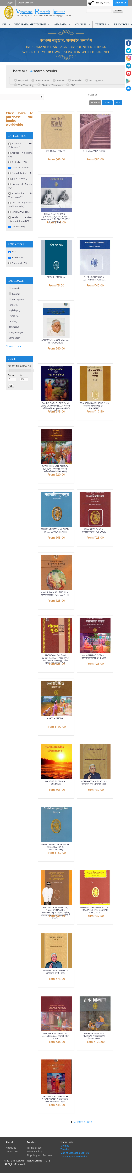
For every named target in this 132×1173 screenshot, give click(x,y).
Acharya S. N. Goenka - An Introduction (55, 341)
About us (11, 1147)
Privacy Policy (34, 1151)
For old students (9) (21, 172)
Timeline (64, 1149)
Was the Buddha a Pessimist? (55, 782)
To (21, 375)
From (11, 375)
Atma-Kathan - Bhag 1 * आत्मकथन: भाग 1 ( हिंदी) (55, 971)
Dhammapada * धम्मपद (94, 151)
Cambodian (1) (15, 337)
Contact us (12, 1151)
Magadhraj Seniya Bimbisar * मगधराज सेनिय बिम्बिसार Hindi (94, 1036)
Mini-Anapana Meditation (73, 1156)
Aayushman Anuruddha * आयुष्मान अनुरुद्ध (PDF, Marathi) (55, 593)
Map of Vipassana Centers (74, 1153)
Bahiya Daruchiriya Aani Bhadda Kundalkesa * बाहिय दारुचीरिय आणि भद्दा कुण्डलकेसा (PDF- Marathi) (55, 407)
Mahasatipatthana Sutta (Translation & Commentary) (55, 847)
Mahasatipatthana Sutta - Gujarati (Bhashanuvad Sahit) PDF (94, 910)
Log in (10, 2)
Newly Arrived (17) (21, 211)
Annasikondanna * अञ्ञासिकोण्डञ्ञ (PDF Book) (94, 530)
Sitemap (64, 1145)
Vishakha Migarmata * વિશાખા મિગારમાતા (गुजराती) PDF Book (55, 1036)
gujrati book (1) (19, 178)
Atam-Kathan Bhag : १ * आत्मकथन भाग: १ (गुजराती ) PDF (94, 782)
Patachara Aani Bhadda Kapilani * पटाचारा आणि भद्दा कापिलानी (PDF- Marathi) (55, 469)
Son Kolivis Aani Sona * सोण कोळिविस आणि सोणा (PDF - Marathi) (94, 406)
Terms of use (34, 1147)
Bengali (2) (13, 326)
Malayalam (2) (15, 332)
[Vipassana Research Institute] (9, 17)
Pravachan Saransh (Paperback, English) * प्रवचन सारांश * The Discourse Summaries (55, 218)
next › (81, 1122)
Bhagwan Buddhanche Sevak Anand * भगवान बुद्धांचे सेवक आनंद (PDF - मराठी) (55, 1099)
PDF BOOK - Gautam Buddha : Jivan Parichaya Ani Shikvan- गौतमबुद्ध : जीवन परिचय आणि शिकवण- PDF (55, 659)
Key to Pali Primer (55, 151)
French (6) (13, 315)
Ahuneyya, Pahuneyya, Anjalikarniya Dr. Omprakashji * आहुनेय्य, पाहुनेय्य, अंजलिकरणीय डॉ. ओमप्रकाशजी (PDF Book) (55, 912)
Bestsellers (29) (19, 161)
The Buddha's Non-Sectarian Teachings (94, 278)
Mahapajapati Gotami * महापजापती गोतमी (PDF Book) (94, 656)
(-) (16, 80)
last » (89, 1122)
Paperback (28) (19, 262)
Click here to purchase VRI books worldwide (19, 119)
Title (118, 102)
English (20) (14, 310)
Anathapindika (55, 718)
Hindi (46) (13, 304)
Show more (13, 346)
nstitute (59, 12)
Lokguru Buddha (55, 277)
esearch (45, 12)
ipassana (26, 12)
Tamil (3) (12, 321)
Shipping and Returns (39, 1155)
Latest (107, 102)
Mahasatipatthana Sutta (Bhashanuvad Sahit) (55, 530)
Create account (25, 2)
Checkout (120, 2)
